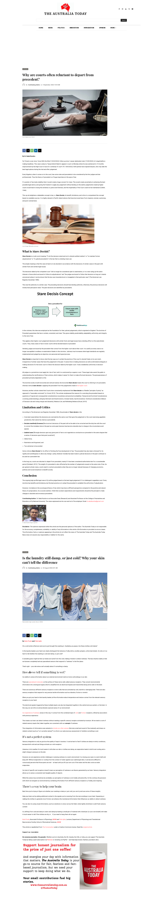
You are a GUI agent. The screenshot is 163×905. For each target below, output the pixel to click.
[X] (129, 9)
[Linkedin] (126, 9)
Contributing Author (34, 85)
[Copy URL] (39, 150)
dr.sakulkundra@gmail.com (95, 501)
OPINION (25, 69)
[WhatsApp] (32, 150)
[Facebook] (119, 9)
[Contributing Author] (24, 85)
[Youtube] (132, 9)
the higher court (82, 385)
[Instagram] (122, 9)
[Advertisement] (81, 49)
